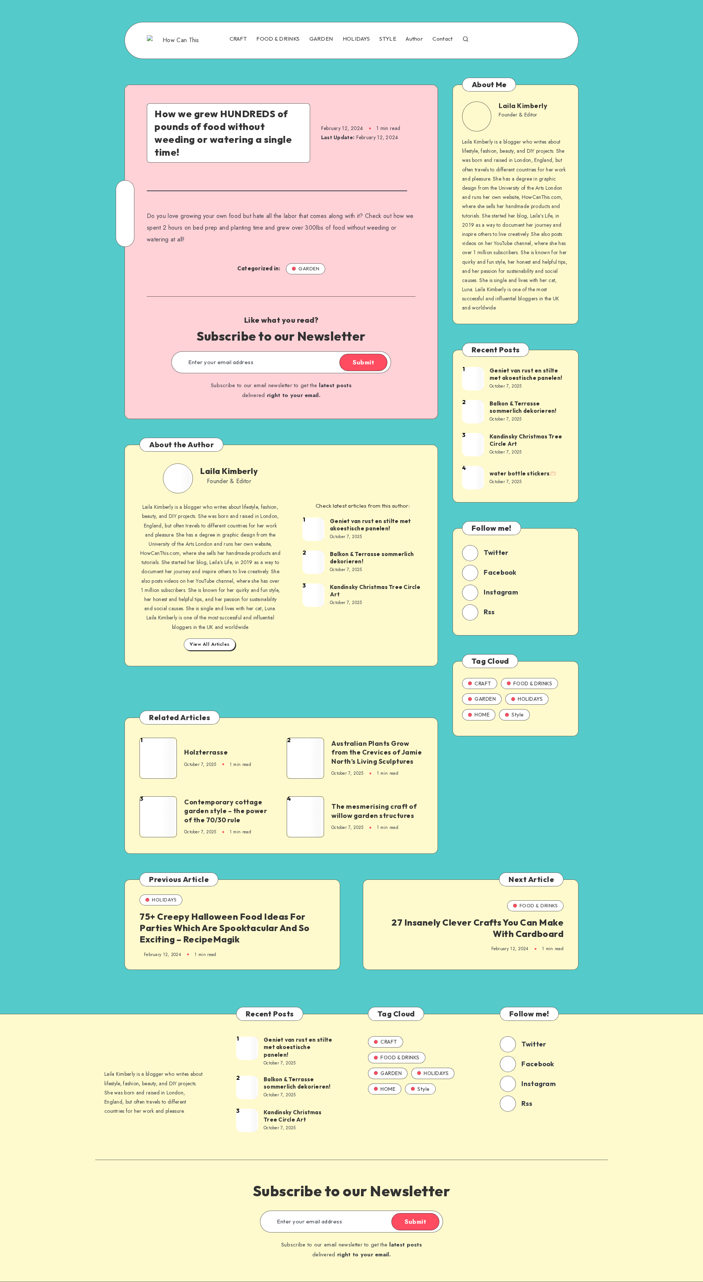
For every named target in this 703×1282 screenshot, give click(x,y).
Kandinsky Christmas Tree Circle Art (375, 590)
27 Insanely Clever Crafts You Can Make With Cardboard (477, 928)
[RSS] (549, 40)
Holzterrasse (206, 752)
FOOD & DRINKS (278, 39)
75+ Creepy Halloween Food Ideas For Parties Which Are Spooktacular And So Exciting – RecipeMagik (225, 928)
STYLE (387, 39)
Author (414, 39)
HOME (482, 714)
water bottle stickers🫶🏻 (523, 473)
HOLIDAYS (356, 39)
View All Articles (210, 644)
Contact (442, 39)
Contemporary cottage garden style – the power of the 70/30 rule (225, 811)
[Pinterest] (533, 40)
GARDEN (321, 39)
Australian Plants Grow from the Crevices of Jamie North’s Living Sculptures (376, 752)
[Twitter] (501, 40)
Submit (363, 362)
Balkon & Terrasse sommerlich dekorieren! (372, 558)
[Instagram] (517, 40)
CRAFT (238, 39)
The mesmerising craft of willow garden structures (374, 810)
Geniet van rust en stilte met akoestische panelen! (370, 525)
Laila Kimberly (229, 471)
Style (518, 714)
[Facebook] (486, 40)
